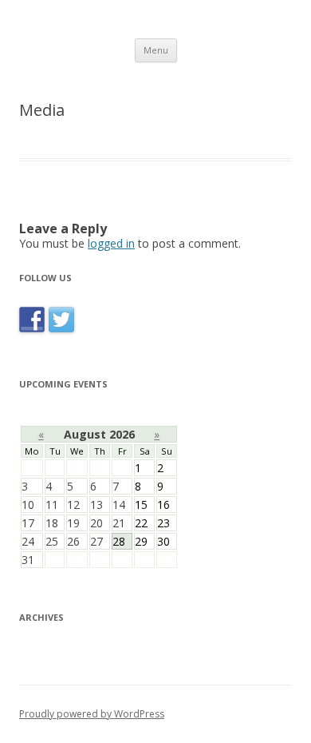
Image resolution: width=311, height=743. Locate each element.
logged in (111, 243)
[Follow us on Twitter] (61, 332)
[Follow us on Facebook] (34, 332)
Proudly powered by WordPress (91, 714)
